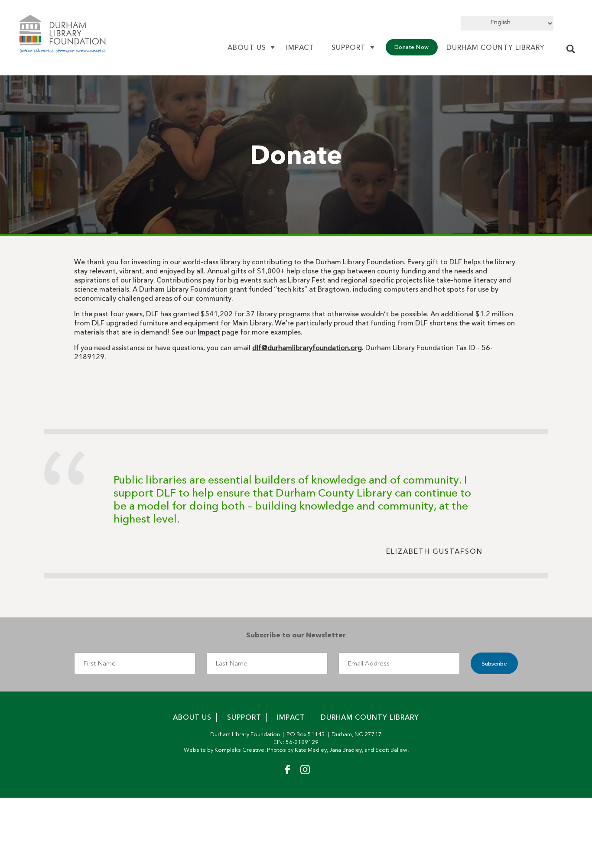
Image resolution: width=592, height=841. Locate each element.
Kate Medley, (311, 750)
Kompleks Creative (239, 750)
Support (349, 47)
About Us (247, 47)
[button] (571, 50)
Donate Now (411, 47)
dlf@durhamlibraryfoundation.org (307, 348)
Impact (300, 47)
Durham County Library (495, 47)
